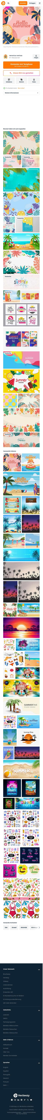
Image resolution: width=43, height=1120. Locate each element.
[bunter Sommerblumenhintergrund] (21, 292)
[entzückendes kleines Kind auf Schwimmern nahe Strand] (12, 538)
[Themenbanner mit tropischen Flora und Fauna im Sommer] (12, 581)
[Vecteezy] (3, 3)
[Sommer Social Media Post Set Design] (21, 381)
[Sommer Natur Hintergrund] (21, 192)
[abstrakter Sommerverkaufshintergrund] (12, 174)
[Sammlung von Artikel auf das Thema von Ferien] (13, 822)
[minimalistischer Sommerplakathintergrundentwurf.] (15, 254)
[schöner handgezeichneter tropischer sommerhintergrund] (12, 161)
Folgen (36, 58)
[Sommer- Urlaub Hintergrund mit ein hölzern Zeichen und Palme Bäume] (12, 600)
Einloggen (32, 3)
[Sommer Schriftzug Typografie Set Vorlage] (21, 357)
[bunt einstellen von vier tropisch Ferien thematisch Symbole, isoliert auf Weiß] (24, 836)
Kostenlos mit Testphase (21, 65)
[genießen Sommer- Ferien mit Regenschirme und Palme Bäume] (12, 618)
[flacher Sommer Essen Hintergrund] (21, 216)
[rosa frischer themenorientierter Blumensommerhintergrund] (12, 519)
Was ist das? (21, 88)
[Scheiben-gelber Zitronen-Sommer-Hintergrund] (10, 443)
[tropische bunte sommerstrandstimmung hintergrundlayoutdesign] (21, 311)
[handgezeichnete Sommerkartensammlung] (12, 339)
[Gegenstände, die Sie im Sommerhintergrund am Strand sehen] (21, 559)
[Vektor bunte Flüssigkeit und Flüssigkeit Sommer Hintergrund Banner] (21, 402)
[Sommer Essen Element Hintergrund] (21, 423)
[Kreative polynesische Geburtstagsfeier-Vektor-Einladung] (9, 237)
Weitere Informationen (12, 93)
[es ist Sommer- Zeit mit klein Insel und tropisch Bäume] (14, 914)
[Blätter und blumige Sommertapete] (21, 143)
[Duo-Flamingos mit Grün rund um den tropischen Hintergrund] (32, 738)
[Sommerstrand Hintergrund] (21, 271)
